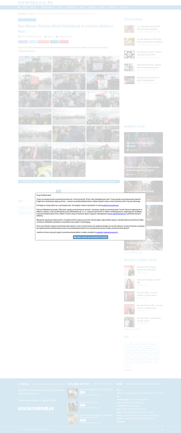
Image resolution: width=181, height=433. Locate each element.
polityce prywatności (111, 205)
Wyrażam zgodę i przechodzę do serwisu (90, 237)
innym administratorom (117, 214)
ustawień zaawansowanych (107, 232)
